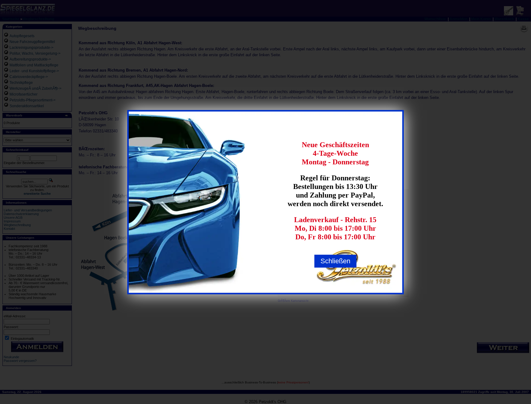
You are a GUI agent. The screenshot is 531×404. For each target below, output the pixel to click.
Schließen (335, 261)
